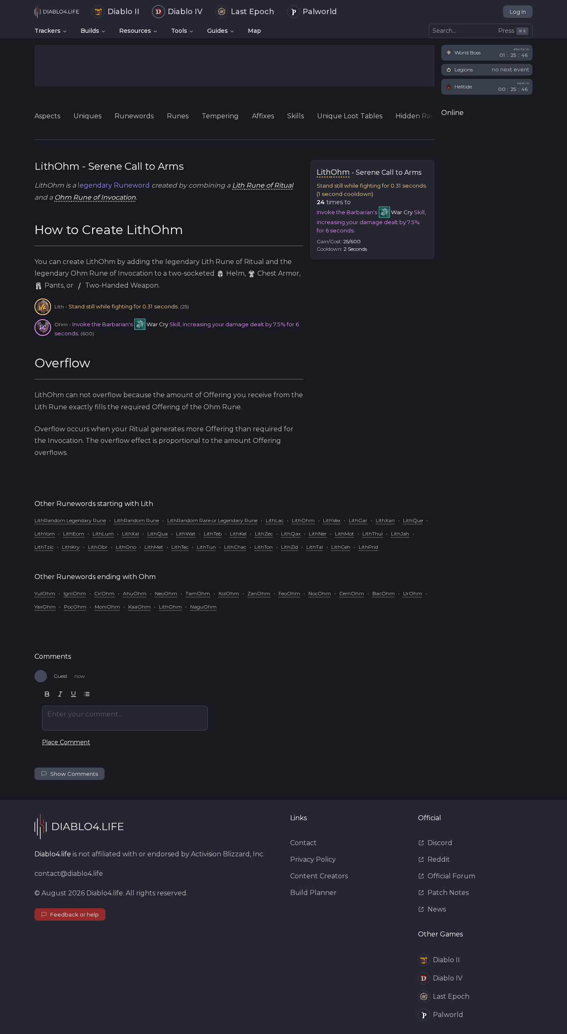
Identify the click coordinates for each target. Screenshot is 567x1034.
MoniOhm (107, 607)
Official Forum (451, 876)
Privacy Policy (313, 859)
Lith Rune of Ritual (262, 185)
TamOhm (198, 593)
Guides (217, 30)
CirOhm (104, 593)
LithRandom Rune (136, 520)
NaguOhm (203, 607)
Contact (303, 843)
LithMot (344, 533)
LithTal (314, 547)
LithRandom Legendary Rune (70, 520)
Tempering (220, 116)
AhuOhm (135, 593)
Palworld (320, 11)
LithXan (385, 520)
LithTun (206, 547)
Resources (135, 30)
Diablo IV (185, 11)
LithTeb (213, 533)
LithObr (98, 547)
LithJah (400, 533)
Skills (295, 116)
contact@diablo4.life (68, 874)
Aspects (47, 116)
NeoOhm (166, 593)
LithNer (318, 533)
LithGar (358, 520)
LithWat (186, 533)
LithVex (331, 520)
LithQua (157, 533)
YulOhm (44, 593)
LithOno (126, 547)
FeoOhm (289, 593)
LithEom (73, 533)
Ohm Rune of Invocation (95, 197)
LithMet (153, 547)
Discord (440, 843)
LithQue (413, 520)
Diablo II (123, 11)
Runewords (134, 116)
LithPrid (368, 547)
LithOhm (303, 520)
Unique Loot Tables (349, 116)
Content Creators (319, 876)
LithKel (238, 533)
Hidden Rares (418, 116)
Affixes (263, 116)
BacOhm (383, 593)
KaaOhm (139, 607)
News (437, 909)
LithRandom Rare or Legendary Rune (212, 520)
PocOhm (75, 607)
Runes (177, 116)
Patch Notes (448, 893)
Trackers (47, 30)
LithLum (103, 533)
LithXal (130, 533)
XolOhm (228, 593)
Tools (179, 30)
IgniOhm (75, 593)
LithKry (71, 547)
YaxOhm (45, 607)
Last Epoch (252, 11)
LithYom (44, 533)
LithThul (372, 533)
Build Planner (313, 893)
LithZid (289, 547)
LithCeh (340, 547)
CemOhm (351, 593)
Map (254, 30)
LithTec (179, 547)
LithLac (275, 520)
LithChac (235, 547)
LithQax (291, 533)
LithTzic (44, 547)
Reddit (439, 859)
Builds (90, 30)
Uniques (87, 116)
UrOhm (412, 593)
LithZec (264, 533)
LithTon (263, 547)
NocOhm (319, 593)
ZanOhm (258, 593)
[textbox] (125, 718)
